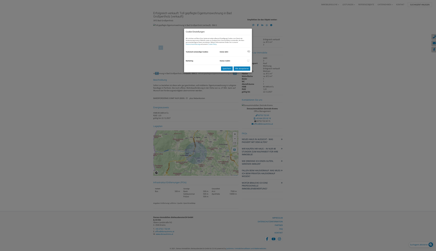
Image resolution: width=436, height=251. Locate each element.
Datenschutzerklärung (193, 44)
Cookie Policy (212, 44)
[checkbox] (248, 51)
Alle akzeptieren (242, 68)
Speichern (227, 68)
